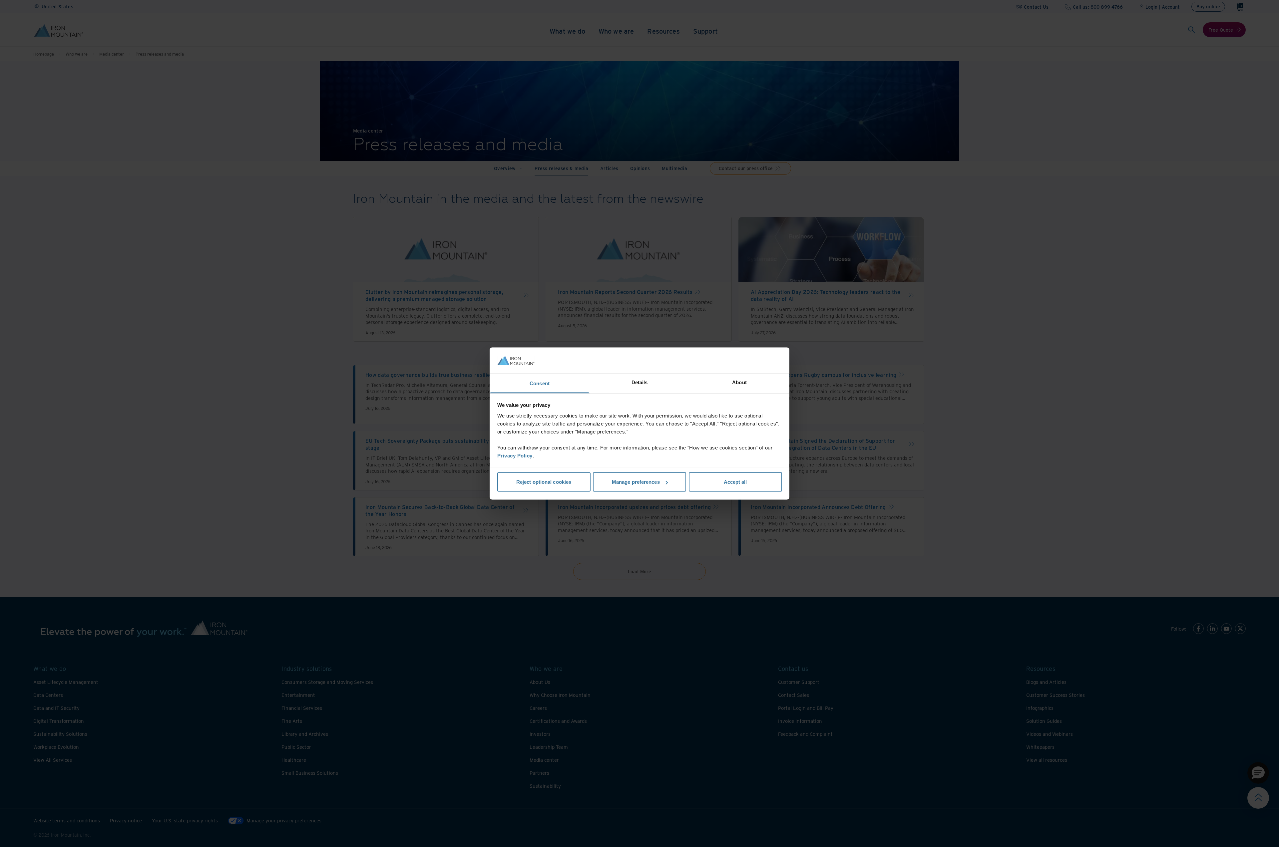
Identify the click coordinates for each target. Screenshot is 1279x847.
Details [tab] (640, 382)
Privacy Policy (515, 455)
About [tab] (739, 382)
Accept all (735, 482)
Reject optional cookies (543, 482)
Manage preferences (636, 482)
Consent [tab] (540, 383)
